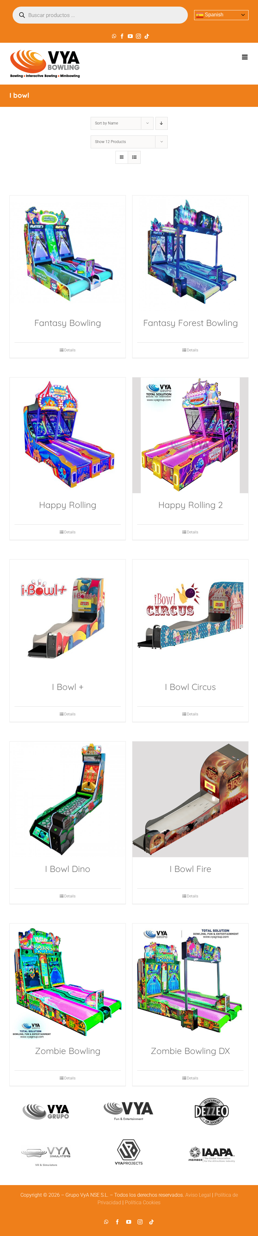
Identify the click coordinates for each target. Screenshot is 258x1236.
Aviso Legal (198, 1195)
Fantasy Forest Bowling (190, 322)
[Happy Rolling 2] (190, 435)
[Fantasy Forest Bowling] (190, 253)
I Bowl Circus (190, 686)
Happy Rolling (67, 504)
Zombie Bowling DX (190, 1050)
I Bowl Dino (67, 868)
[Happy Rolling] (68, 435)
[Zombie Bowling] (68, 981)
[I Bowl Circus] (190, 617)
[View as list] (134, 157)
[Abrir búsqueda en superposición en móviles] (100, 15)
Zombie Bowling (67, 1050)
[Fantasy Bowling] (68, 253)
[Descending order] (161, 123)
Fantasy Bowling (67, 322)
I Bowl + (68, 686)
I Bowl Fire (190, 868)
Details (70, 350)
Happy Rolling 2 (190, 504)
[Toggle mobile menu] (245, 57)
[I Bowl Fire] (190, 799)
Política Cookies (142, 1203)
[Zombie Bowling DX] (190, 981)
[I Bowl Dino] (68, 799)
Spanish (213, 14)
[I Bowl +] (68, 617)
